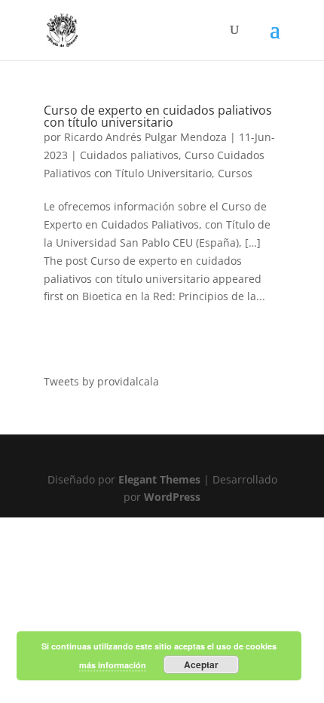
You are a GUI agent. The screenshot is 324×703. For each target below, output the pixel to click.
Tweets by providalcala (101, 381)
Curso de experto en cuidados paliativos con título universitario (158, 116)
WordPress (172, 497)
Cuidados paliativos (129, 155)
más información (112, 665)
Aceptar (201, 664)
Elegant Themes (159, 479)
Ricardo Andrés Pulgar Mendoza (145, 137)
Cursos (235, 173)
